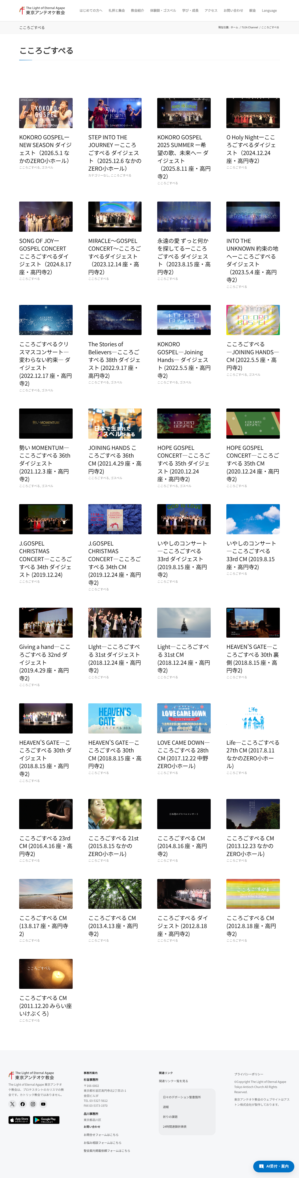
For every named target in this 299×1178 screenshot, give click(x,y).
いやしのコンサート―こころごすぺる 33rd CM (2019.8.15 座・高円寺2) (251, 555)
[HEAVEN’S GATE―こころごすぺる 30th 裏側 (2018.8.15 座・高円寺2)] (253, 623)
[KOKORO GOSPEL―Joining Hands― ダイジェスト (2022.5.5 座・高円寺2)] (184, 320)
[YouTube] (43, 1104)
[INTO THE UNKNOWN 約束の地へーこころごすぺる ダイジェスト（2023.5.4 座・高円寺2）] (253, 217)
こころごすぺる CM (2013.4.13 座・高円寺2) (113, 925)
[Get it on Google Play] (46, 1120)
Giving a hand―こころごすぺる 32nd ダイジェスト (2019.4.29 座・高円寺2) (45, 662)
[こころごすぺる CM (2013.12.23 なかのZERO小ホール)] (253, 814)
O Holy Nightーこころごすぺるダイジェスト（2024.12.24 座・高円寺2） (251, 149)
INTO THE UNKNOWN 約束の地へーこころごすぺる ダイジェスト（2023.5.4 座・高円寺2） (252, 260)
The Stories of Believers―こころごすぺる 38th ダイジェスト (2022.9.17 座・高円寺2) (114, 359)
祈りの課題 (170, 1116)
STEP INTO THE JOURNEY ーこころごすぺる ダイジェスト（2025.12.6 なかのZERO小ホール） (115, 152)
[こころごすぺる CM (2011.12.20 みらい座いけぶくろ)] (46, 974)
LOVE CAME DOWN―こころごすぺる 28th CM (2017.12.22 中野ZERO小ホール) (183, 754)
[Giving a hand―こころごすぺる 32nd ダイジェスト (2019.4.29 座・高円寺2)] (46, 623)
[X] (12, 1104)
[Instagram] (33, 1104)
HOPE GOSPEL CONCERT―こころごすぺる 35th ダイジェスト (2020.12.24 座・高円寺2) (183, 463)
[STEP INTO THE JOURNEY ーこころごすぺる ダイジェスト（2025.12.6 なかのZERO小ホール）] (115, 113)
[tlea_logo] (42, 10)
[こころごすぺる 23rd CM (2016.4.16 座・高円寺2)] (46, 814)
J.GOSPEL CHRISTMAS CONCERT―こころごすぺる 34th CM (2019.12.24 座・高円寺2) (114, 562)
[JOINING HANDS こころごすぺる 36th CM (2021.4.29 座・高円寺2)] (115, 423)
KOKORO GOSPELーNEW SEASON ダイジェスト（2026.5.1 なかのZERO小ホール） (45, 149)
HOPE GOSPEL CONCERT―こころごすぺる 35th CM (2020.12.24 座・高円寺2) (252, 463)
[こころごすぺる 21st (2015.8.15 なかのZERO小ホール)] (115, 814)
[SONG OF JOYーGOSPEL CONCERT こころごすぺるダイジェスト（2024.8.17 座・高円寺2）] (46, 217)
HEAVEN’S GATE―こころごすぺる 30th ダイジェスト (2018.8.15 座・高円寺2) (45, 758)
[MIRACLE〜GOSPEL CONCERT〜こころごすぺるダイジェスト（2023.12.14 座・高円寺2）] (115, 217)
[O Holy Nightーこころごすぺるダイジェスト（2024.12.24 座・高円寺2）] (253, 113)
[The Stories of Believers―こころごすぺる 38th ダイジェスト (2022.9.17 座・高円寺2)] (115, 320)
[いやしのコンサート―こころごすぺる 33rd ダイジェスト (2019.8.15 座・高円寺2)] (184, 519)
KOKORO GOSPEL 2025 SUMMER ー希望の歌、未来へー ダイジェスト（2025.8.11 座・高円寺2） (183, 156)
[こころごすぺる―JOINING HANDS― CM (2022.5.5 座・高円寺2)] (253, 320)
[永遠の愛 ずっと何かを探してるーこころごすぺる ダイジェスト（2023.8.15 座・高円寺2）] (184, 217)
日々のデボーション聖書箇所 (182, 1097)
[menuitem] (91, 10)
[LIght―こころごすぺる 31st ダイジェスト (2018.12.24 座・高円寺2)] (115, 623)
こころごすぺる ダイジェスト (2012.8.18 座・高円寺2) (182, 925)
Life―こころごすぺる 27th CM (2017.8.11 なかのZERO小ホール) (253, 754)
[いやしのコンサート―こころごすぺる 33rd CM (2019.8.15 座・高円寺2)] (253, 519)
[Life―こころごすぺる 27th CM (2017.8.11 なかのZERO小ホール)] (253, 718)
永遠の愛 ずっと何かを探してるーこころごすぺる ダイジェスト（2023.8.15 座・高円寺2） (183, 256)
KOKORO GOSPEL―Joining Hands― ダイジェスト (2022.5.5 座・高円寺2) (183, 359)
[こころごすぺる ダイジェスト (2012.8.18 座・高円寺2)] (184, 894)
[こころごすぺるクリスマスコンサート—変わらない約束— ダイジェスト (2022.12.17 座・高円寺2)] (46, 320)
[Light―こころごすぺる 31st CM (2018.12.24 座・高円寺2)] (184, 623)
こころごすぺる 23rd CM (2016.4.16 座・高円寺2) (45, 846)
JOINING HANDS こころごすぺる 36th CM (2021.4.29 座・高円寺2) (115, 459)
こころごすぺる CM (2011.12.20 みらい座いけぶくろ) (45, 1005)
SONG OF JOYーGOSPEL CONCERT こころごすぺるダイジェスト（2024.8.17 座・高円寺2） (45, 256)
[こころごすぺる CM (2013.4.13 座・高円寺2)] (115, 894)
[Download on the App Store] (19, 1120)
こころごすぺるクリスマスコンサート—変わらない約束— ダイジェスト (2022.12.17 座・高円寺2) (45, 363)
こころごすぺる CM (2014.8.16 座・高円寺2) (182, 846)
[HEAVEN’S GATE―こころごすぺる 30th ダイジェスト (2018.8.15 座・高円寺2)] (46, 718)
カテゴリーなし (98, 175)
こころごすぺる (32, 27)
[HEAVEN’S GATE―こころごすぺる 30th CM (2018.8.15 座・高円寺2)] (115, 718)
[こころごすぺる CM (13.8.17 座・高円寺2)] (46, 894)
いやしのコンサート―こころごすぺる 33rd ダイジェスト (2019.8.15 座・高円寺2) (182, 558)
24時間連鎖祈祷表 (174, 1126)
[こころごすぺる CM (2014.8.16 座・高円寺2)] (184, 814)
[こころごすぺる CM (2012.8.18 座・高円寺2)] (253, 894)
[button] (273, 1166)
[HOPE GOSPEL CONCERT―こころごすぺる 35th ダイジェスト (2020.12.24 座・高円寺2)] (184, 423)
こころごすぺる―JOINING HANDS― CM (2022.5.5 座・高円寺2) (252, 356)
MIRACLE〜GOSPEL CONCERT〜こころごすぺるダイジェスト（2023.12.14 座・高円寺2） (114, 256)
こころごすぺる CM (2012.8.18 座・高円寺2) (251, 925)
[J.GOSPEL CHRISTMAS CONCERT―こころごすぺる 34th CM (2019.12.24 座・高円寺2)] (115, 519)
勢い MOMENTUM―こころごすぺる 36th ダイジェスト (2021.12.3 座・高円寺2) (44, 463)
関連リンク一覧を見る (173, 1081)
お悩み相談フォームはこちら (102, 1142)
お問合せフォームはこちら (101, 1134)
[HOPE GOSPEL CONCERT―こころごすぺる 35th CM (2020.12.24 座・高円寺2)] (253, 423)
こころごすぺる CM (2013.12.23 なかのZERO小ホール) (250, 846)
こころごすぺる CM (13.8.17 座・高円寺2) (43, 925)
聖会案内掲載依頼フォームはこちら (107, 1150)
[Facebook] (23, 1104)
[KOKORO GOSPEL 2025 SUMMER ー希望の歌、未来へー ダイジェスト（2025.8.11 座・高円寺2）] (184, 113)
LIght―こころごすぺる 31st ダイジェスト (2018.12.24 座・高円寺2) (114, 658)
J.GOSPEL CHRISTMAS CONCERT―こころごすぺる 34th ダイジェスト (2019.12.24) (45, 558)
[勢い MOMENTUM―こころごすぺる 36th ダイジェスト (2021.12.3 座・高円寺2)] (46, 423)
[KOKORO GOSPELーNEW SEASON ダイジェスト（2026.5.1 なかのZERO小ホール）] (46, 113)
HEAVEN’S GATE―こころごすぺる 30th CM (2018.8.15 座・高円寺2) (115, 754)
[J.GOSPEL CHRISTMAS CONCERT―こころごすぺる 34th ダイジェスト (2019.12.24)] (46, 519)
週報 (166, 1107)
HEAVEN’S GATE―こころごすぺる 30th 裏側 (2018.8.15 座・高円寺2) (252, 658)
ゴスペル (47, 167)
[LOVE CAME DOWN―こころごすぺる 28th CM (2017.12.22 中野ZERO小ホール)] (184, 718)
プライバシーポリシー (248, 1074)
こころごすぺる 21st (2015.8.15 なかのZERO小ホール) (113, 846)
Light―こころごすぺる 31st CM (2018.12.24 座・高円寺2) (183, 658)
